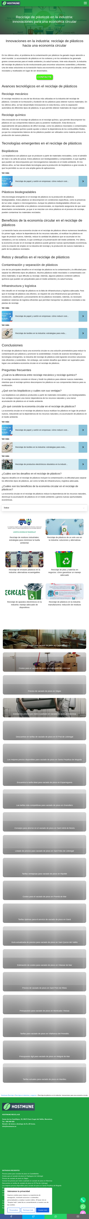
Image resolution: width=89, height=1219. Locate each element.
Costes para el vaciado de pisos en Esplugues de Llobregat (22, 1176)
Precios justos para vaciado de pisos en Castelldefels (20, 1174)
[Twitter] (33, 1216)
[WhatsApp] (55, 1216)
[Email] (78, 1216)
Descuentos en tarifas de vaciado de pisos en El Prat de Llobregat (25, 1183)
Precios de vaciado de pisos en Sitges (15, 1178)
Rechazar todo (28, 1210)
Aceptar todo (42, 1210)
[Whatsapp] (83, 1207)
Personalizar (13, 1210)
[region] (28, 1201)
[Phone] (83, 1200)
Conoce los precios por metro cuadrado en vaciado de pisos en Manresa (27, 1181)
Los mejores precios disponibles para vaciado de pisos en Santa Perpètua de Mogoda (31, 1185)
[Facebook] (11, 1216)
